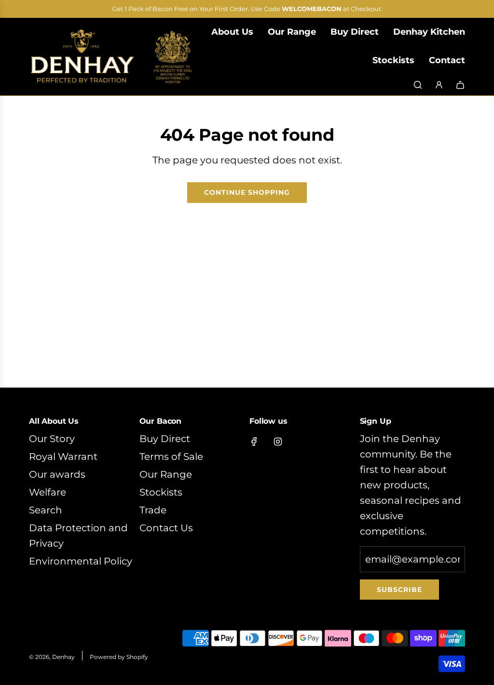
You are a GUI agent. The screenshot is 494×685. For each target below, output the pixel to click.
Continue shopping (247, 192)
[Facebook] (254, 441)
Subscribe (399, 589)
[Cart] (460, 84)
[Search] (417, 84)
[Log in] (439, 84)
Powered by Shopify (119, 656)
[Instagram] (277, 441)
